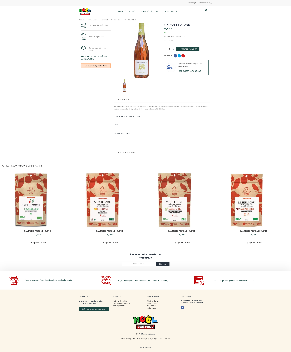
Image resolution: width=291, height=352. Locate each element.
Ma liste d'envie (153, 301)
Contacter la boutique (190, 71)
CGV (138, 334)
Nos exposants (119, 306)
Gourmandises (152, 338)
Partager (175, 55)
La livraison (151, 308)
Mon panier (151, 306)
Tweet (179, 55)
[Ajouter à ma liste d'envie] (201, 49)
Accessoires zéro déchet (147, 340)
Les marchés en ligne (121, 303)
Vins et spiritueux (142, 338)
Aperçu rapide (38, 242)
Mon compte (192, 3)
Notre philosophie (120, 301)
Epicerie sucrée (134, 340)
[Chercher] (199, 11)
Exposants (158, 340)
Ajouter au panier (189, 49)
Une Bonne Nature (33, 166)
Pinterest (183, 55)
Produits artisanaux (164, 338)
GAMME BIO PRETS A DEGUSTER (37, 231)
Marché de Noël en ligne (128, 338)
